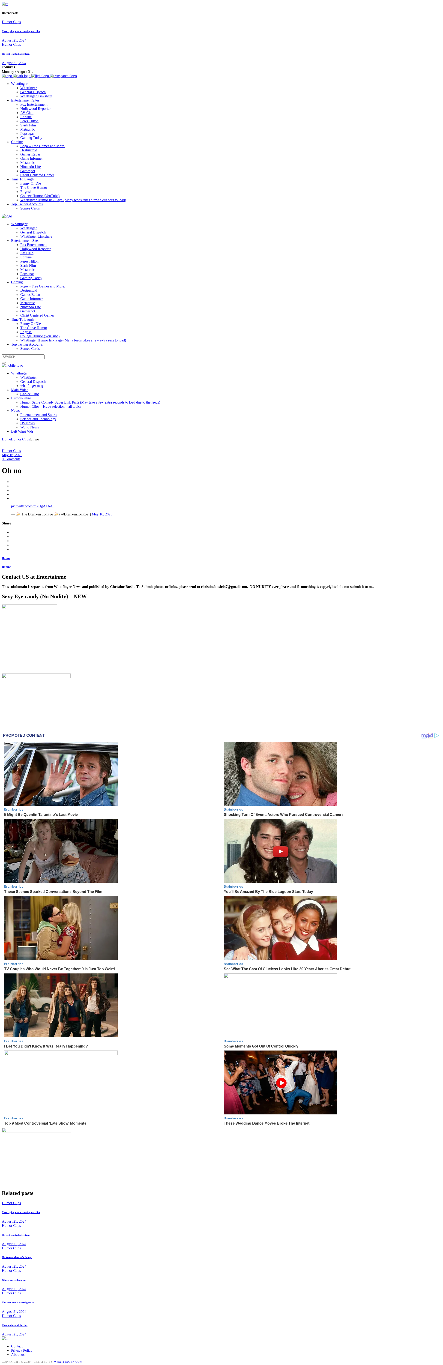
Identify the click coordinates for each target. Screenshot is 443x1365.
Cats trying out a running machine (21, 31)
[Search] (4, 362)
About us (17, 1354)
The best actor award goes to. (18, 1302)
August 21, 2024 (14, 40)
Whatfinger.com (68, 1361)
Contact (16, 1346)
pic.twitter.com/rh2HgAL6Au (32, 506)
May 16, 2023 (12, 455)
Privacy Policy (21, 1350)
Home (6, 439)
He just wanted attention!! (16, 53)
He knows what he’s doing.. (17, 1257)
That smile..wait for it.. (14, 1325)
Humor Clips (11, 22)
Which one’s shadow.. (14, 1279)
